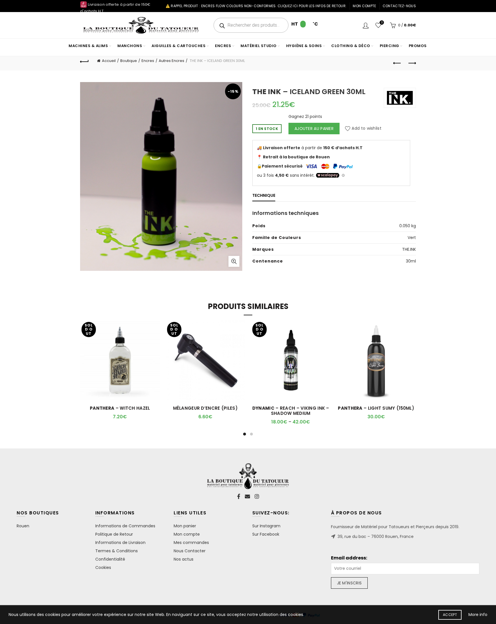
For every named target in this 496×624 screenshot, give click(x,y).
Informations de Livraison (120, 542)
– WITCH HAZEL (120, 408)
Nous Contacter (190, 551)
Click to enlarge (233, 261)
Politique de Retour (114, 534)
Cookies (103, 567)
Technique (263, 195)
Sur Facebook (265, 534)
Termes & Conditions (116, 551)
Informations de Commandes (125, 526)
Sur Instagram (266, 526)
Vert (412, 237)
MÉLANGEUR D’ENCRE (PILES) (205, 408)
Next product (411, 63)
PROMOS (418, 45)
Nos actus (183, 559)
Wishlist (382, 23)
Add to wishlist (366, 128)
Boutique (128, 60)
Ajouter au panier (314, 128)
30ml (411, 261)
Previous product (397, 63)
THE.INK (409, 249)
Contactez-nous (399, 5)
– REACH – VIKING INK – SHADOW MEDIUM (290, 411)
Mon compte (364, 5)
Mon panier (185, 526)
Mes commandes (191, 542)
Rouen (23, 526)
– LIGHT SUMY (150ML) (376, 408)
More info (477, 614)
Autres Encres (171, 60)
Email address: (349, 558)
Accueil (109, 60)
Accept (450, 614)
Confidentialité (110, 559)
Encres (148, 60)
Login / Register (365, 25)
